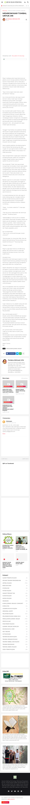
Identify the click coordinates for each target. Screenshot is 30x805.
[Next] (28, 5)
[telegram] (21, 791)
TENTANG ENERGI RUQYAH (15, 647)
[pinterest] (18, 791)
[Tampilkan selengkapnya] (23, 353)
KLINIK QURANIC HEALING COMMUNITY (15, 603)
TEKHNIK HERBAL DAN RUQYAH (15, 641)
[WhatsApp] (20, 353)
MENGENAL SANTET (15, 611)
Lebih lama (25, 458)
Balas (4, 433)
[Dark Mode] (25, 2)
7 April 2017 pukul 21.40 (11, 422)
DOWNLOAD (15, 588)
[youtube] (15, 791)
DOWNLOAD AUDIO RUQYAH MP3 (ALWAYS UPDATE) (8, 547)
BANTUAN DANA (15, 585)
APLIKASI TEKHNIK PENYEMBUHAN (15, 580)
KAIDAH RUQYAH (15, 598)
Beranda (5, 10)
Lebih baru (4, 458)
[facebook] (8, 791)
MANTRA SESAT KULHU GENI (20, 563)
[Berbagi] (26, 19)
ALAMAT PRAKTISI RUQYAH (15, 578)
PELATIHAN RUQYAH (15, 613)
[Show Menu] (2, 2)
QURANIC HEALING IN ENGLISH (15, 626)
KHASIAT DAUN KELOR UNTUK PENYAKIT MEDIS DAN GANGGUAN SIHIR (14, 5)
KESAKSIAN (15, 601)
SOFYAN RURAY (15, 634)
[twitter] (12, 791)
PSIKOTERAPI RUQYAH (15, 624)
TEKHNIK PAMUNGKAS (15, 644)
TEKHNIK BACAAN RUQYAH (15, 636)
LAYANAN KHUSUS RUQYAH (15, 608)
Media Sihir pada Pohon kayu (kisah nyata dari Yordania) (8, 391)
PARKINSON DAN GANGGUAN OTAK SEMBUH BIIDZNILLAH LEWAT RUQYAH (8, 408)
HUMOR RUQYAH (15, 595)
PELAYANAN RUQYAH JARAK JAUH (15, 616)
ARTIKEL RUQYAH (15, 583)
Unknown (9, 421)
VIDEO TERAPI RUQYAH (15, 649)
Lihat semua (24, 378)
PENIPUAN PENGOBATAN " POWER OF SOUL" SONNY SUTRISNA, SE (21, 547)
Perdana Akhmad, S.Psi (16, 360)
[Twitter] (17, 353)
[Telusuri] (28, 2)
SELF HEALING (15, 631)
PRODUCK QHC (15, 621)
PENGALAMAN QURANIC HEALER (16, 10)
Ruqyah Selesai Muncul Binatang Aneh (20, 391)
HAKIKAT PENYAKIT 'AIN (15, 593)
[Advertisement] (15, 39)
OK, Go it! (5, 802)
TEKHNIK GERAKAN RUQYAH (15, 639)
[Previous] (26, 5)
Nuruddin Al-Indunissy (18, 55)
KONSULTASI (15, 606)
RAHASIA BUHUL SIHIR (15, 629)
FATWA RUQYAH (15, 590)
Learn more (10, 799)
